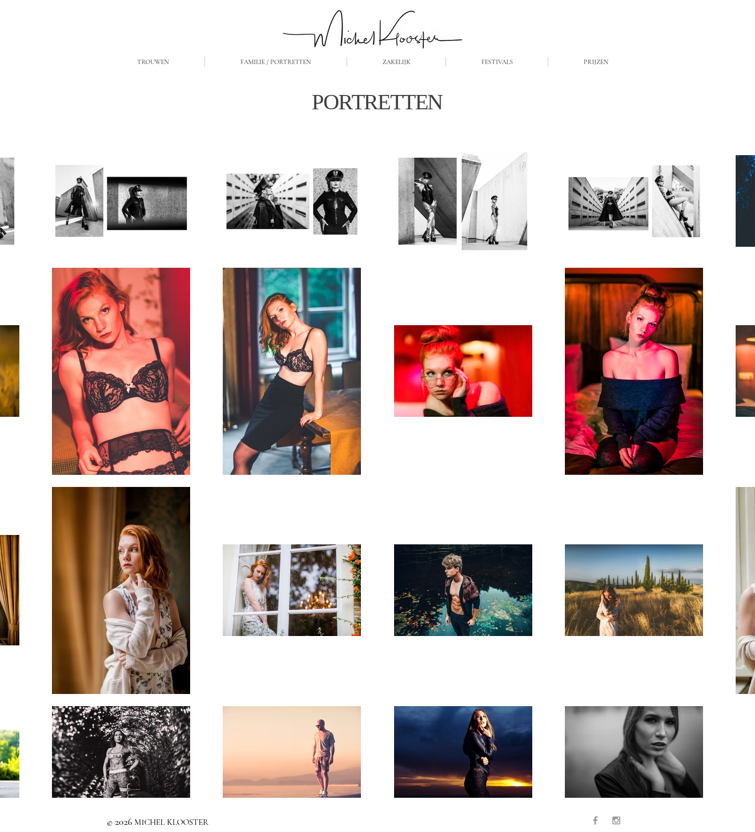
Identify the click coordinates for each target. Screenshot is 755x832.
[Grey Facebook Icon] (595, 820)
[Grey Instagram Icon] (616, 820)
